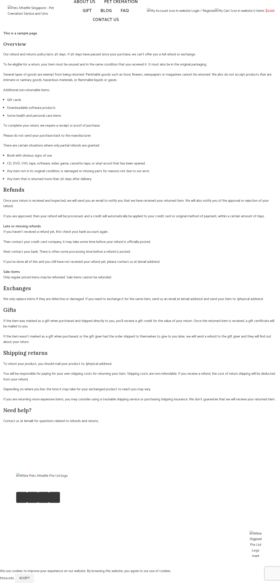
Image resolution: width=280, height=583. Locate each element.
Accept (24, 578)
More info (7, 578)
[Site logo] (35, 11)
